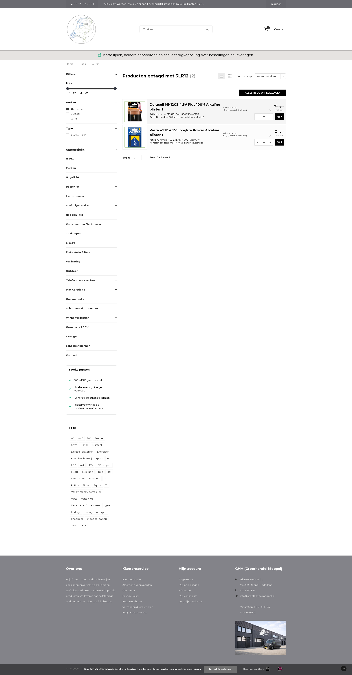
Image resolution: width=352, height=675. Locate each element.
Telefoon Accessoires (80, 280)
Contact (71, 355)
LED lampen (104, 465)
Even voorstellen (132, 579)
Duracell (75, 113)
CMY (74, 444)
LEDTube (87, 471)
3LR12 (95, 63)
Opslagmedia (75, 298)
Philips (75, 485)
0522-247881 (247, 590)
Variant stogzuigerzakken (86, 491)
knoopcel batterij (97, 518)
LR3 (109, 471)
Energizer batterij (81, 458)
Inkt (82, 465)
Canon (85, 444)
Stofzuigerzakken (78, 205)
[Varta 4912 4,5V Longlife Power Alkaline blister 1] (134, 136)
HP (108, 458)
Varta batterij (79, 505)
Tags (83, 63)
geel (108, 505)
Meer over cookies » (253, 669)
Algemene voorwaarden (137, 584)
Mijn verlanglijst (188, 595)
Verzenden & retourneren (137, 606)
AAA (80, 438)
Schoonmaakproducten (82, 308)
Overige (71, 336)
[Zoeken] (207, 29)
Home (70, 63)
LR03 (100, 471)
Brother (99, 438)
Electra (70, 242)
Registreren (186, 579)
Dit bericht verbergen (220, 669)
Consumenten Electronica (83, 224)
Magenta (94, 478)
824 (84, 525)
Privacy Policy (130, 595)
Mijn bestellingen (189, 584)
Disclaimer (128, 590)
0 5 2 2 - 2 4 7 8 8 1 (84, 3)
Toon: (126, 157)
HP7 (73, 465)
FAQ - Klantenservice (135, 612)
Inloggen (276, 3)
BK (89, 438)
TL (106, 485)
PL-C (107, 478)
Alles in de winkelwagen (262, 92)
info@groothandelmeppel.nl (257, 595)
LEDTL (74, 471)
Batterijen (73, 186)
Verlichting (73, 261)
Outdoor (72, 270)
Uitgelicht (72, 177)
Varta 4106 (87, 498)
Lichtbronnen (75, 196)
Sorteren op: (244, 76)
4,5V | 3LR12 (78, 134)
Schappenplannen (78, 345)
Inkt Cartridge (75, 289)
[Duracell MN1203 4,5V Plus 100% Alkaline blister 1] (134, 111)
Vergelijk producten (191, 601)
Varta (74, 118)
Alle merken (78, 109)
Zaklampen (73, 233)
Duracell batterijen (82, 451)
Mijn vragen (185, 590)
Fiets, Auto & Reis (78, 252)
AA (72, 438)
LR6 (73, 478)
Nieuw (70, 158)
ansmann (95, 505)
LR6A (82, 478)
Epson (99, 458)
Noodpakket (74, 214)
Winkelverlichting (77, 317)
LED (90, 465)
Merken (71, 167)
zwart (74, 525)
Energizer (103, 451)
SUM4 (86, 485)
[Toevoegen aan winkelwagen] (279, 116)
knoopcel (77, 518)
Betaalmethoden (132, 601)
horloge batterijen (95, 512)
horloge (76, 512)
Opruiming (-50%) (77, 327)
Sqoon (98, 485)
